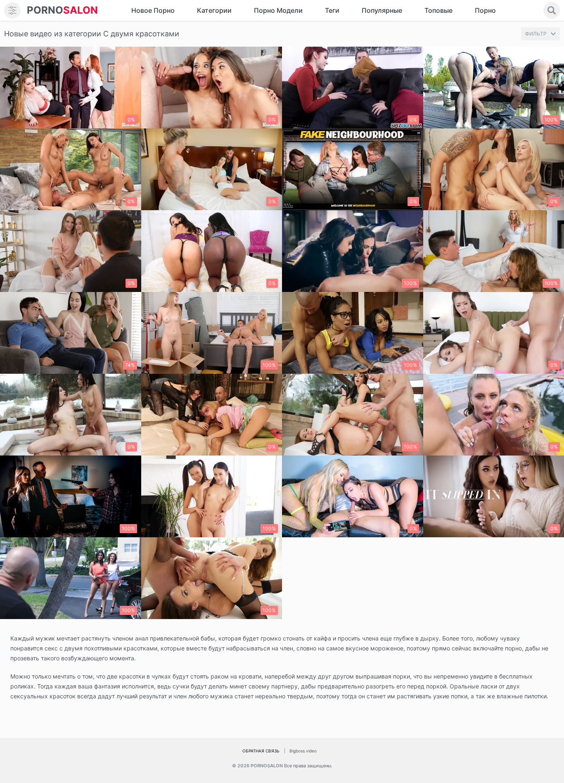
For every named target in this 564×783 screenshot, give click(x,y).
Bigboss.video (303, 750)
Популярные (382, 10)
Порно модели (278, 10)
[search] (551, 10)
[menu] (12, 10)
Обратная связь (261, 750)
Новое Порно (153, 10)
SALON (62, 10)
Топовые (438, 10)
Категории (214, 10)
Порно (485, 10)
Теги (332, 10)
